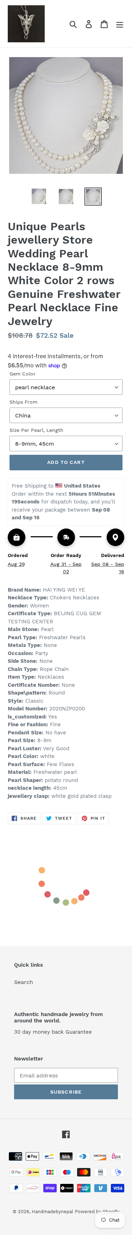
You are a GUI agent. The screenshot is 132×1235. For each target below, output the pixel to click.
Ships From (23, 402)
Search (23, 982)
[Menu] (119, 24)
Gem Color (23, 374)
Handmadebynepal (52, 1211)
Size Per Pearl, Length (36, 430)
